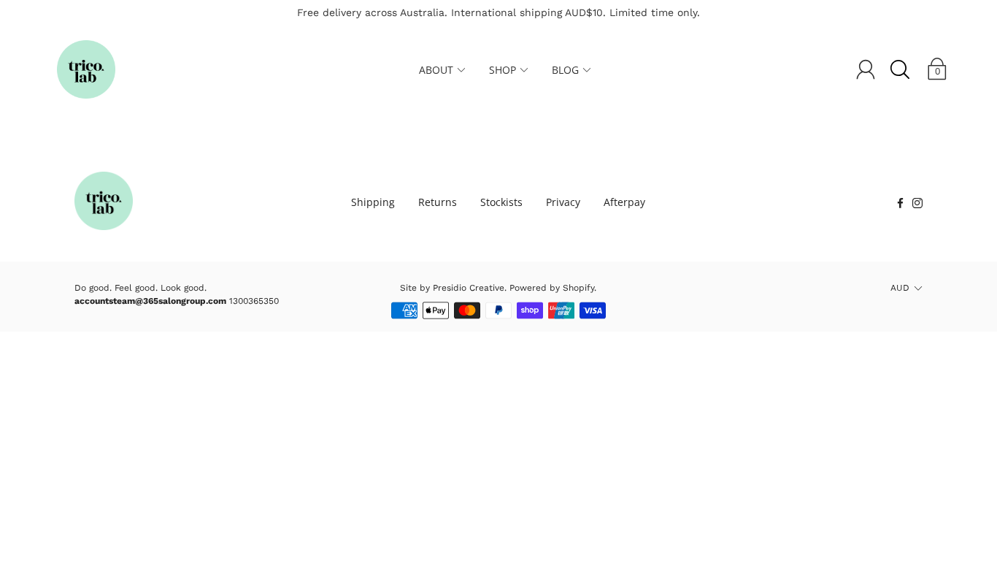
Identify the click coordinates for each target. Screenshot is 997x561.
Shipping (373, 202)
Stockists (501, 202)
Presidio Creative (468, 288)
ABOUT (436, 70)
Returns (437, 202)
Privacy (563, 202)
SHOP (502, 70)
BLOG (565, 70)
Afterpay (624, 202)
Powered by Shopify (551, 288)
